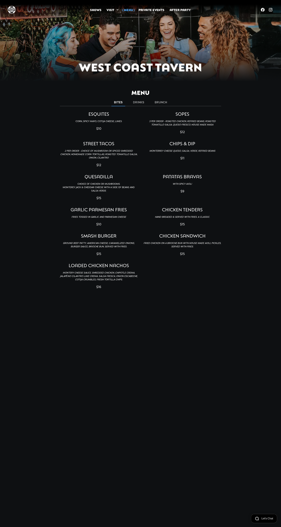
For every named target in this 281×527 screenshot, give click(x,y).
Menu (128, 9)
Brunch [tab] (161, 102)
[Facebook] (263, 10)
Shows (95, 9)
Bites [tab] (118, 102)
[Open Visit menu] (117, 10)
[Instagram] (271, 10)
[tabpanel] (140, 199)
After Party (180, 9)
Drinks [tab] (138, 102)
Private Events (151, 9)
